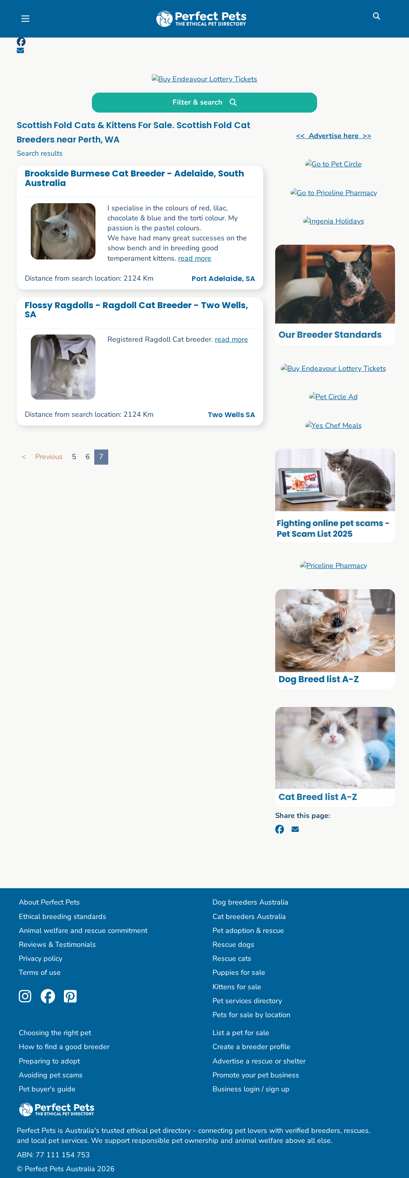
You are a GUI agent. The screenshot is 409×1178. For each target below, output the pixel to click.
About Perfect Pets (49, 902)
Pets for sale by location (251, 1015)
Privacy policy (40, 958)
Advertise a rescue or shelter (259, 1061)
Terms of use (40, 972)
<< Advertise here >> (333, 136)
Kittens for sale (236, 987)
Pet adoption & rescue (248, 930)
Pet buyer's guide (47, 1089)
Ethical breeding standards (62, 916)
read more (194, 258)
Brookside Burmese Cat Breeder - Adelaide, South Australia (134, 178)
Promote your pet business (255, 1075)
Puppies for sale (238, 972)
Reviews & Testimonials (57, 944)
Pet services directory (247, 1001)
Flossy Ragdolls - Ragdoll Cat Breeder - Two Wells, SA (136, 310)
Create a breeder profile (251, 1046)
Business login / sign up (251, 1089)
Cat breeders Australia (249, 916)
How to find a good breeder (64, 1046)
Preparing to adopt (49, 1061)
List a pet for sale (240, 1032)
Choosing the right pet (55, 1032)
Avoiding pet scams (51, 1075)
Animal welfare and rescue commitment (83, 930)
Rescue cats (231, 958)
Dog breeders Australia (250, 902)
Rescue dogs (233, 944)
